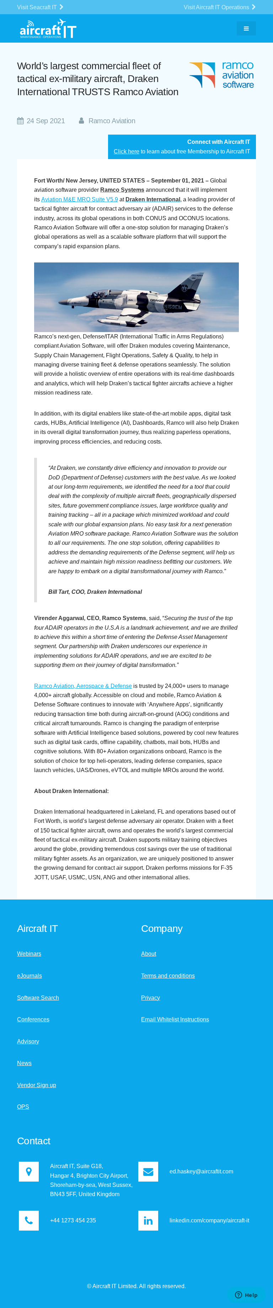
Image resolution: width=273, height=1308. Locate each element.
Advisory (28, 1041)
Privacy (150, 998)
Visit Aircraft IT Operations (217, 7)
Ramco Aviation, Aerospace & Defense (83, 686)
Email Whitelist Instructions (175, 1019)
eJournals (29, 976)
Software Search (38, 998)
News (24, 1063)
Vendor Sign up (36, 1085)
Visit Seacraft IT (37, 7)
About (148, 954)
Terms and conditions (168, 976)
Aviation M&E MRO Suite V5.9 (79, 199)
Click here (126, 151)
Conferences (33, 1019)
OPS (23, 1107)
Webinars (29, 954)
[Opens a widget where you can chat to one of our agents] (246, 1295)
